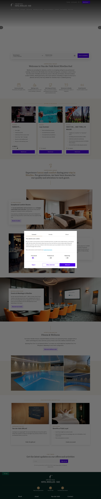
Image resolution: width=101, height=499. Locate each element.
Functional (34, 255)
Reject (33, 265)
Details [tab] (50, 234)
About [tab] (67, 234)
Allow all (67, 265)
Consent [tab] (34, 234)
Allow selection (50, 265)
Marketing (67, 255)
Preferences (50, 255)
